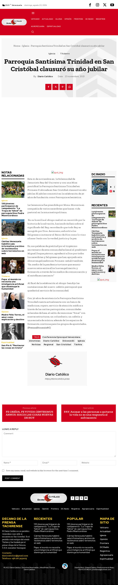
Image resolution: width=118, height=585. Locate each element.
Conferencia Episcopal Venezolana (61, 337)
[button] (32, 32)
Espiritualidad (8, 342)
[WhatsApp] (70, 87)
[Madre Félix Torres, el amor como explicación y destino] (13, 301)
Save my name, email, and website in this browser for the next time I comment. (42, 470)
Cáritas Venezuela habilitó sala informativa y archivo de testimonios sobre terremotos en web (13, 247)
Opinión (5, 312)
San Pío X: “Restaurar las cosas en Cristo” (13, 346)
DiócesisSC (69, 340)
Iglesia (25, 45)
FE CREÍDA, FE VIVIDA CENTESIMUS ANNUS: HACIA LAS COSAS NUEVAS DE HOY (29, 414)
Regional (48, 344)
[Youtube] (112, 5)
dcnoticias (34, 340)
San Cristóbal (63, 344)
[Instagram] (97, 5)
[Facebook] (90, 5)
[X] (104, 5)
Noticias (36, 344)
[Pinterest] (62, 87)
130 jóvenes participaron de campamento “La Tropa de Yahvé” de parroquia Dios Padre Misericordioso (13, 209)
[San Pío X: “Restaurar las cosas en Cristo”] (13, 331)
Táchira (78, 344)
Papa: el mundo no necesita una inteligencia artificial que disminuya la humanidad (13, 284)
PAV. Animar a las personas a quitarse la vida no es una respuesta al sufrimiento (88, 414)
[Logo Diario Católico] (14, 22)
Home (17, 45)
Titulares (65, 53)
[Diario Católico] (57, 362)
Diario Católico (45, 76)
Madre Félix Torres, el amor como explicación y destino (13, 317)
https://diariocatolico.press (57, 379)
